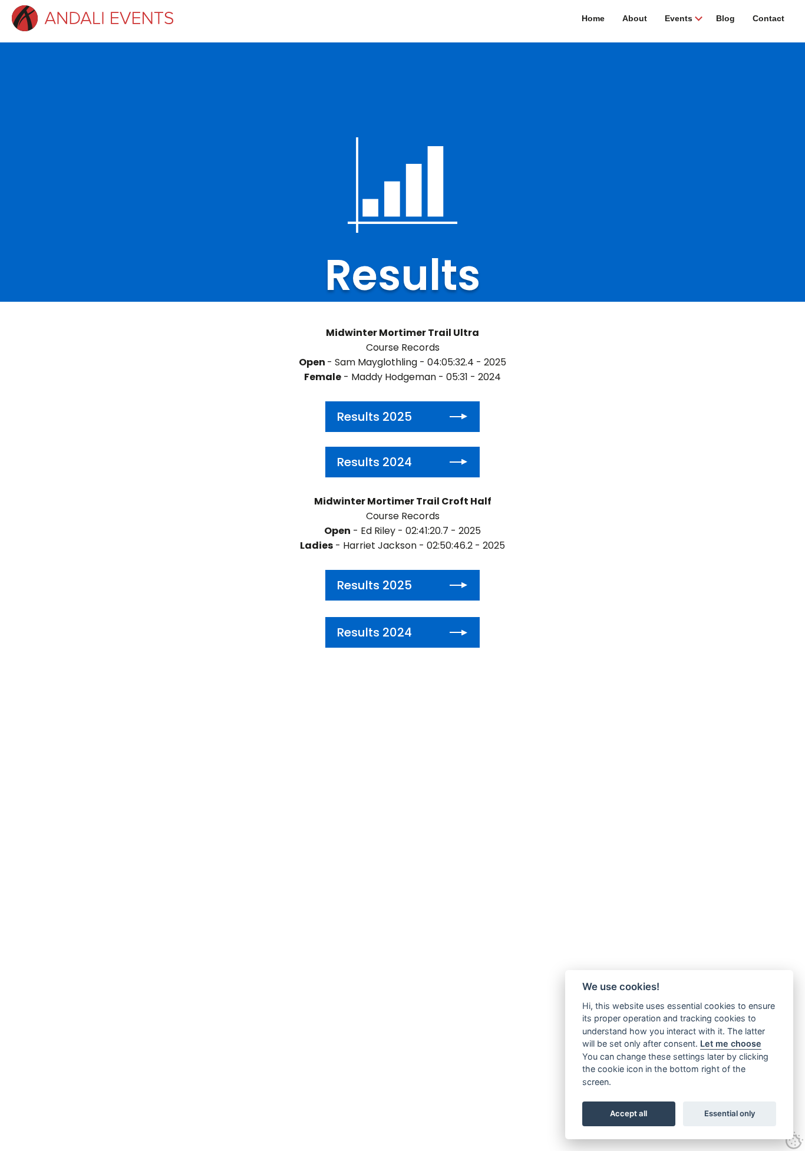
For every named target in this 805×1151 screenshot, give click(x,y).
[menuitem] (593, 18)
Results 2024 (374, 462)
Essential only (729, 1113)
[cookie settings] (794, 1140)
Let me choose (730, 1043)
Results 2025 (374, 416)
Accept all (628, 1113)
